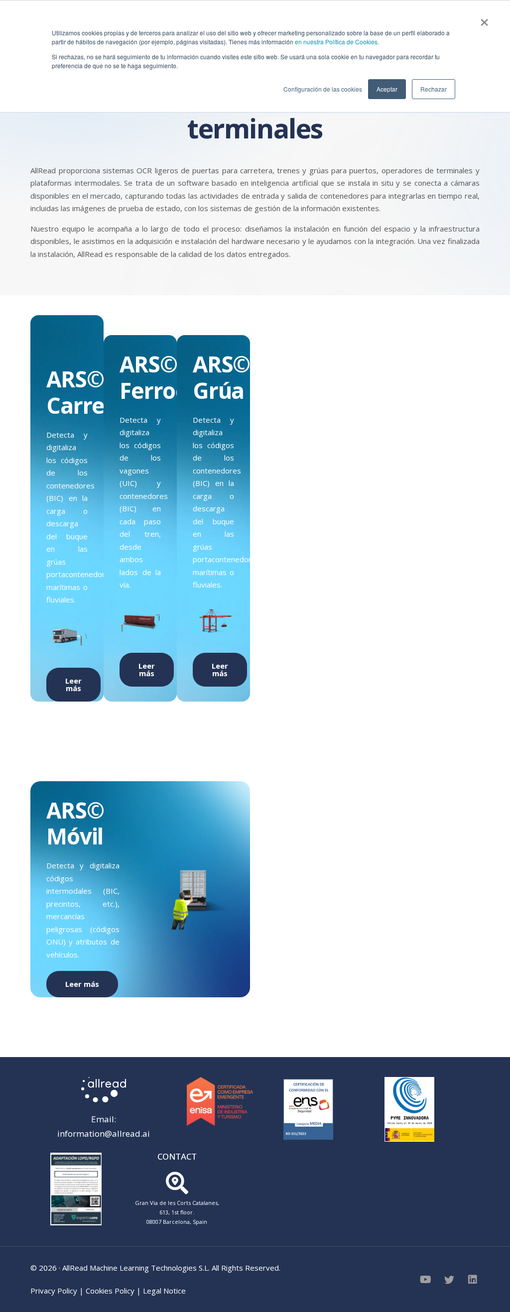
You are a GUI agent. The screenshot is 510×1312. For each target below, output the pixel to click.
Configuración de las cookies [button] (322, 89)
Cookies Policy (110, 1291)
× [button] (484, 18)
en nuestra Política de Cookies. (337, 41)
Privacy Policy (53, 1291)
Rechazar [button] (433, 89)
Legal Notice (164, 1291)
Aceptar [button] (387, 89)
